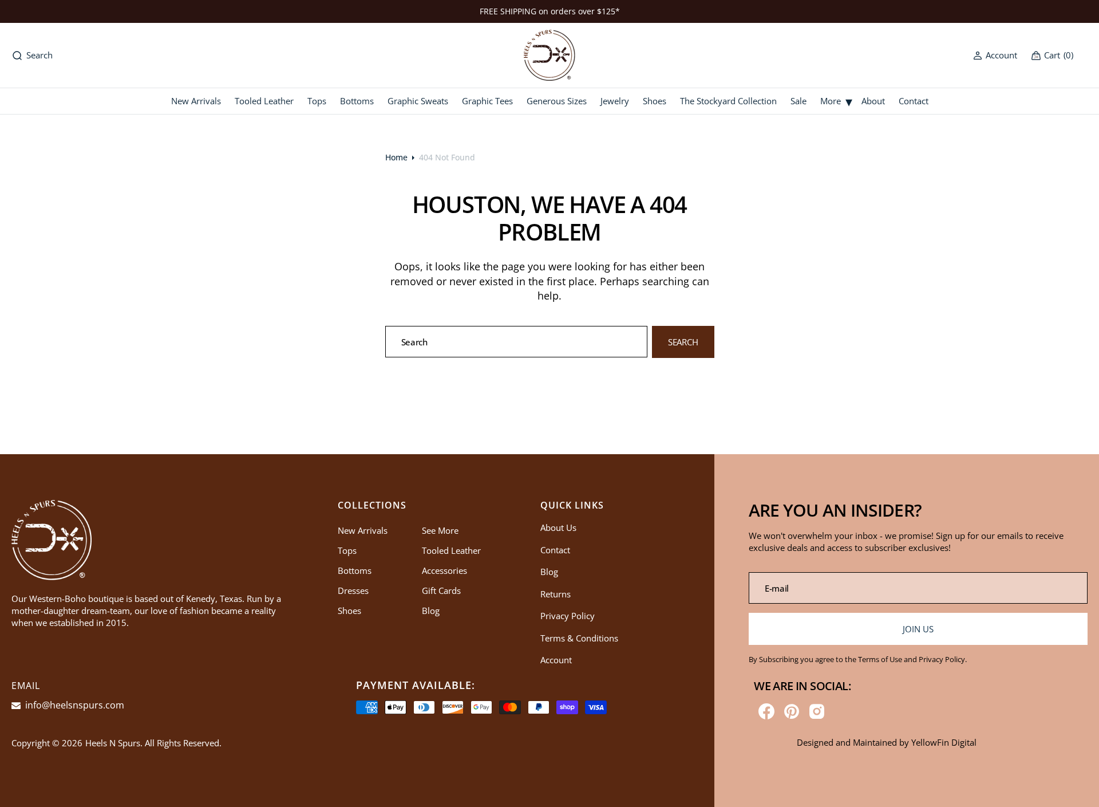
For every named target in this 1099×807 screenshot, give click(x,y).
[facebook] (766, 711)
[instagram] (816, 711)
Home (396, 157)
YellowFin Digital (944, 742)
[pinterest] (791, 711)
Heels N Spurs (112, 743)
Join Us (918, 629)
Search (683, 342)
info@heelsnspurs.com (73, 705)
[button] (995, 55)
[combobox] (516, 341)
